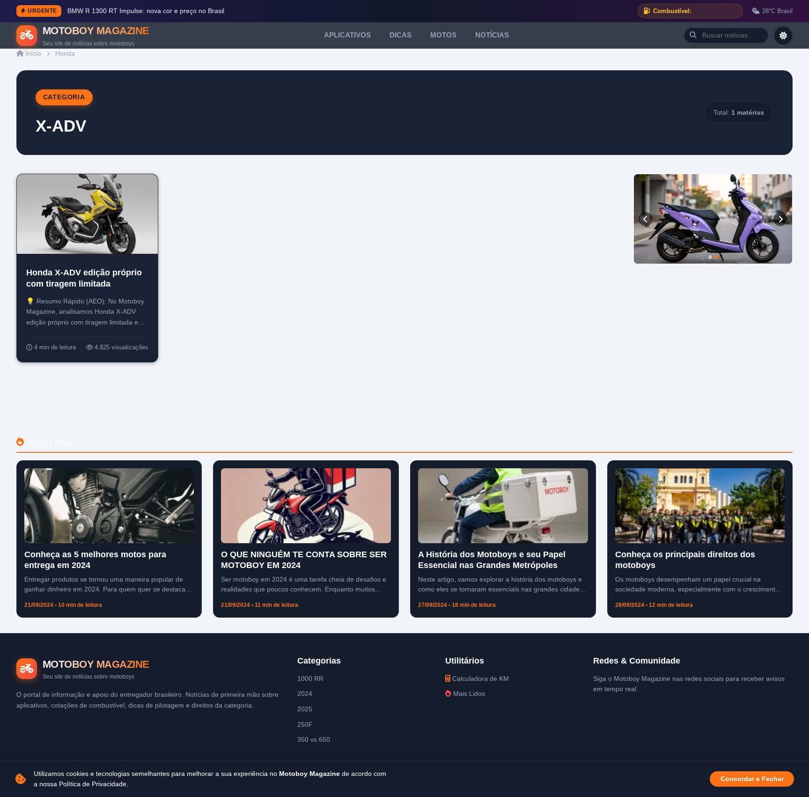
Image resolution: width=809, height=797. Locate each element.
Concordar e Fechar (752, 778)
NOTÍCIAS (492, 35)
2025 (304, 709)
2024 (304, 693)
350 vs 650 (313, 739)
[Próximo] (780, 219)
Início (32, 53)
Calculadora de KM (479, 678)
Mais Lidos (468, 693)
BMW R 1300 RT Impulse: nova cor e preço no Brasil (145, 11)
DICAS (401, 35)
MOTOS (443, 35)
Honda (65, 53)
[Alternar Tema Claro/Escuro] (783, 35)
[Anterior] (646, 219)
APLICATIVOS (347, 35)
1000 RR (310, 678)
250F (305, 724)
